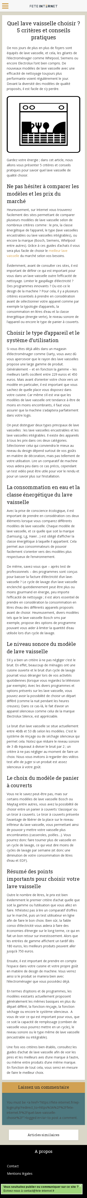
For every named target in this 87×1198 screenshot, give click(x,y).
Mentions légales (19, 1173)
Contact (13, 1166)
